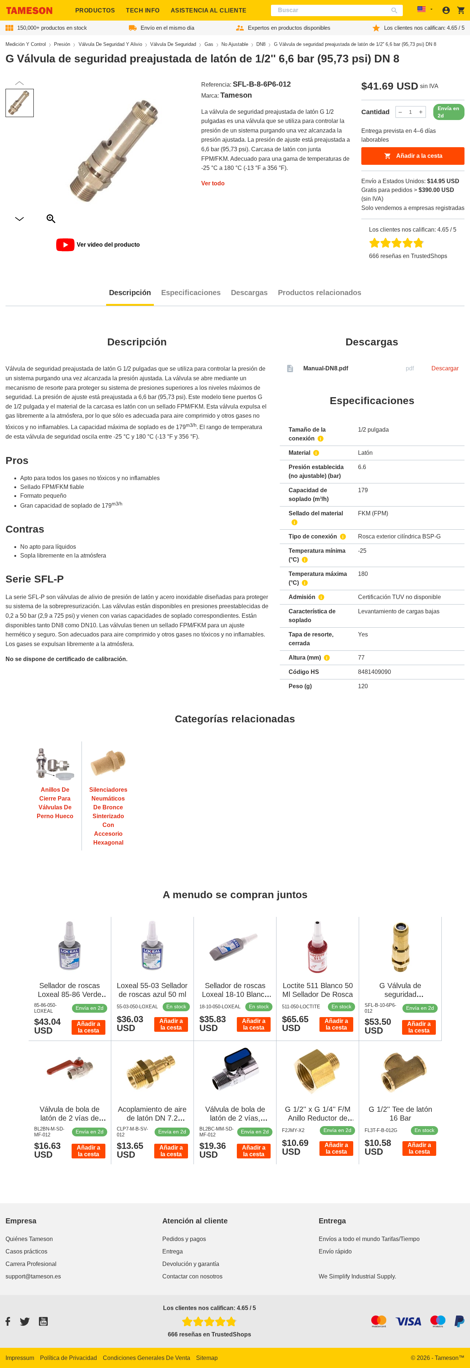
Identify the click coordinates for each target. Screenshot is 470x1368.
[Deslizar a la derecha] (19, 83)
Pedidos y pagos (184, 1239)
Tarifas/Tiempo (401, 1239)
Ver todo (213, 183)
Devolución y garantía (190, 1264)
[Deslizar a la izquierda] (19, 219)
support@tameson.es (33, 1276)
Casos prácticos (26, 1251)
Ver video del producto (108, 245)
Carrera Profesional (31, 1264)
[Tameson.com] (29, 10)
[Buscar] (396, 10)
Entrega (172, 1251)
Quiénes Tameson (29, 1239)
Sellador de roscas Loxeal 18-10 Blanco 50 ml (235, 994)
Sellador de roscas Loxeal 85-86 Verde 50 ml (69, 994)
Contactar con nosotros (192, 1276)
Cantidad (375, 112)
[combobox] (337, 10)
